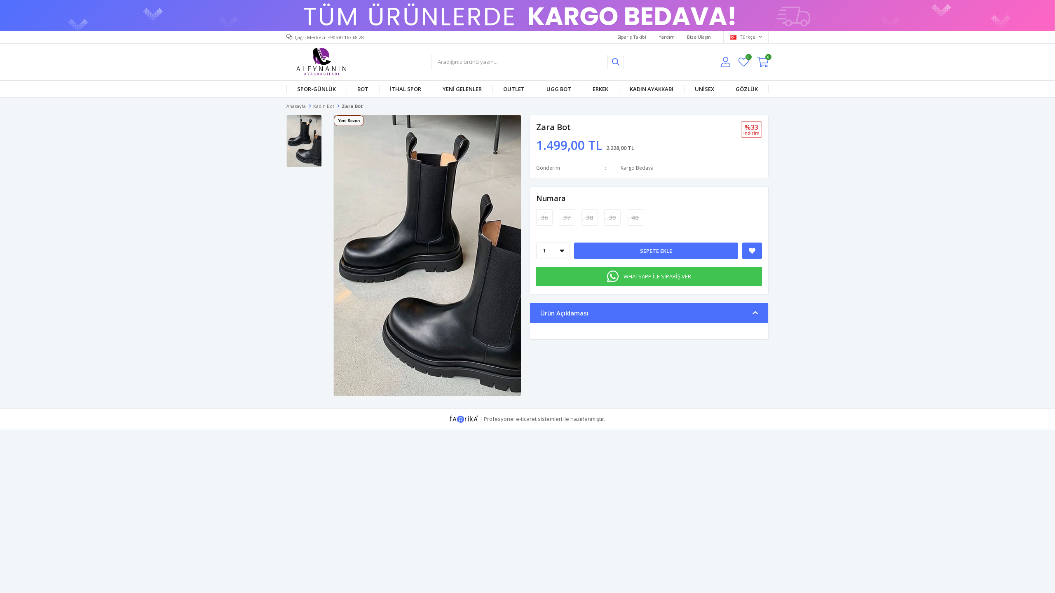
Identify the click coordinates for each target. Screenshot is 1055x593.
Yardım (667, 37)
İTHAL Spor (405, 89)
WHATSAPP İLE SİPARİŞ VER (657, 276)
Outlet (514, 89)
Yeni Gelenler (462, 89)
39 (612, 217)
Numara (551, 198)
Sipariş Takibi (631, 37)
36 (544, 217)
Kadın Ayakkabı (651, 89)
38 (589, 217)
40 (635, 217)
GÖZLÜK (747, 89)
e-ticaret (526, 418)
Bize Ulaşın (699, 37)
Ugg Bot (558, 89)
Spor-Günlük (316, 89)
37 (567, 217)
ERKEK (600, 89)
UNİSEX (704, 89)
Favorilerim (748, 58)
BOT (362, 89)
